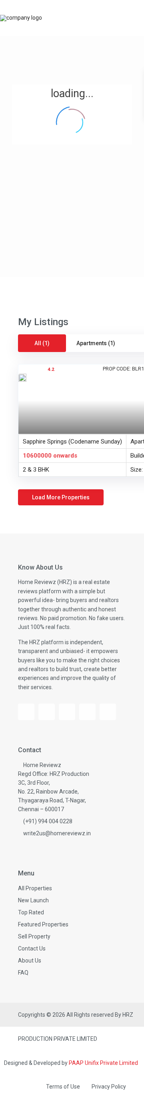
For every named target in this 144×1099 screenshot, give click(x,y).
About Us (29, 960)
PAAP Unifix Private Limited (103, 1063)
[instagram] (67, 712)
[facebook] (26, 712)
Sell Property (34, 936)
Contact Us (32, 948)
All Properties (35, 888)
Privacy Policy (109, 1086)
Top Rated (31, 912)
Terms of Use (63, 1086)
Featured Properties (43, 924)
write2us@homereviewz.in (57, 833)
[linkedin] (87, 712)
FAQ (23, 972)
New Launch (33, 900)
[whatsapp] (108, 712)
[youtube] (46, 712)
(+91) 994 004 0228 (47, 821)
